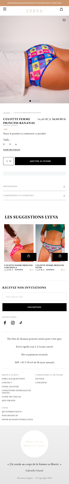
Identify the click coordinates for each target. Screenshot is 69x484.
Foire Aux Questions (13, 378)
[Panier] (63, 9)
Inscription (34, 307)
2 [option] (3, 144)
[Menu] (4, 9)
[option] (34, 59)
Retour (39, 378)
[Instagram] (13, 323)
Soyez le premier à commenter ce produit (24, 133)
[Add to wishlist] (64, 20)
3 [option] (10, 144)
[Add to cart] (28, 257)
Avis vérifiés (8, 400)
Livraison (41, 382)
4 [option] (16, 144)
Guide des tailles (11, 396)
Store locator (10, 386)
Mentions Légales (25, 478)
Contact (7, 382)
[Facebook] (5, 323)
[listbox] (12, 144)
